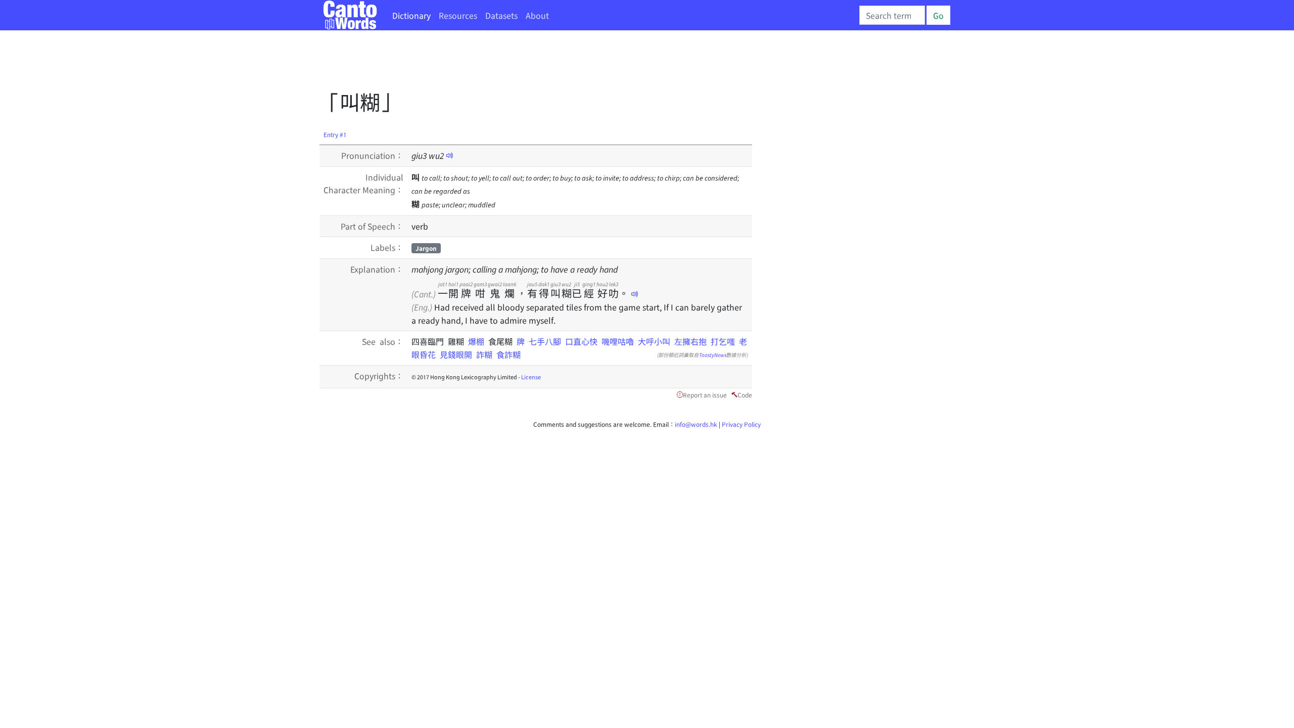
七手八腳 (545, 341)
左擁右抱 (690, 341)
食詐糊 (508, 354)
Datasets (501, 15)
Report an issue (705, 394)
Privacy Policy (741, 424)
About (537, 15)
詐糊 (484, 354)
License (531, 377)
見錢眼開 (456, 354)
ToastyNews (712, 354)
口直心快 (581, 341)
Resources (458, 15)
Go (938, 15)
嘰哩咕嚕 (618, 341)
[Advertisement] (503, 63)
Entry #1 (335, 134)
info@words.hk (696, 424)
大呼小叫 (654, 341)
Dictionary (411, 15)
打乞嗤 (723, 341)
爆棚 (478, 341)
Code (744, 394)
